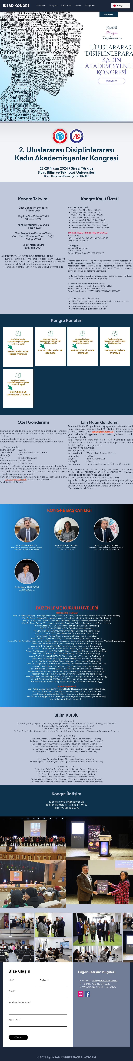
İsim (11, 980)
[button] (53, 5)
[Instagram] (80, 994)
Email (11, 991)
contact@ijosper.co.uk (15, 479)
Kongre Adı (14, 1020)
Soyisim (43, 980)
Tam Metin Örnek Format (81, 488)
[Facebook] (87, 994)
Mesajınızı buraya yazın (19, 1002)
